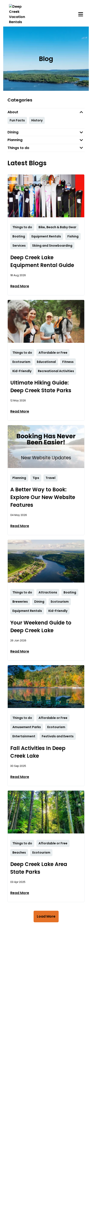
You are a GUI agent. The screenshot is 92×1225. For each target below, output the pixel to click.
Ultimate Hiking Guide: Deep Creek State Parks (40, 386)
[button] (46, 112)
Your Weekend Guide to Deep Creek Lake (40, 626)
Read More (19, 286)
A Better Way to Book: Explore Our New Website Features (42, 497)
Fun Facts (17, 120)
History (37, 120)
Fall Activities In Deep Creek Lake (37, 752)
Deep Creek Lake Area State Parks (38, 868)
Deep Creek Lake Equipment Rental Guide (42, 261)
